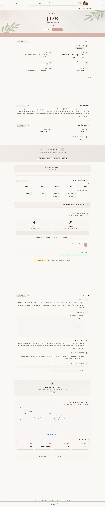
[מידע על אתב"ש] (36, 237)
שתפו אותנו (52, 392)
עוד (37, 35)
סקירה (72, 35)
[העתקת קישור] (57, 504)
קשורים (49, 35)
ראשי (89, 8)
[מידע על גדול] (63, 237)
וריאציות (60, 35)
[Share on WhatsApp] (50, 504)
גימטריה (46, 3)
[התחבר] (17, 3)
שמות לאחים (35, 3)
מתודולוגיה (37, 500)
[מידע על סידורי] (54, 237)
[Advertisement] (52, 90)
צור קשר (53, 500)
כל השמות (84, 8)
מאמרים (56, 3)
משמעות (66, 35)
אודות (58, 500)
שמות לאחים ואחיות (66, 500)
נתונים (32, 35)
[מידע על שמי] (46, 237)
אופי (54, 35)
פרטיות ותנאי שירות (45, 500)
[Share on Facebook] (54, 504)
